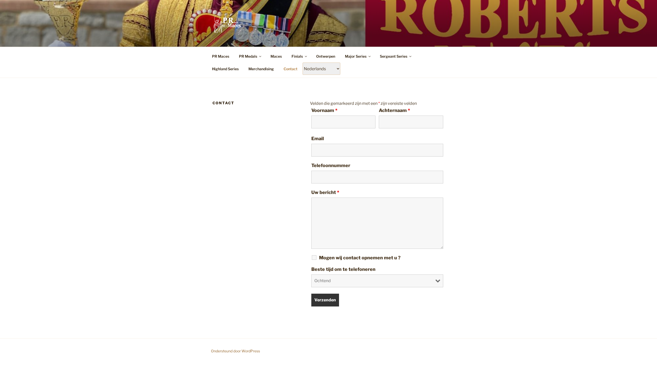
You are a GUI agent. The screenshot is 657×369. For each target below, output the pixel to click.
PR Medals (248, 56)
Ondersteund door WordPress (235, 351)
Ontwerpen (325, 56)
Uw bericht (325, 192)
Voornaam (324, 110)
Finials (297, 56)
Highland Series (225, 69)
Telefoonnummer (330, 165)
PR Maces (220, 56)
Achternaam (394, 110)
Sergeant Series (393, 56)
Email (317, 138)
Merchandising (261, 69)
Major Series (355, 56)
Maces (276, 56)
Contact (290, 69)
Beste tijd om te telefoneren (343, 269)
